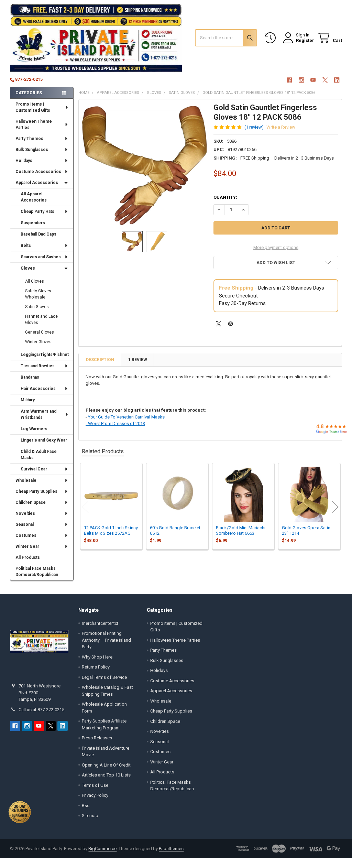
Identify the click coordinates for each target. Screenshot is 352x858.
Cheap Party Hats (37, 211)
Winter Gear (27, 546)
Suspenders (33, 222)
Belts (26, 245)
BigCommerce (102, 848)
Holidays (23, 160)
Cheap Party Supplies (36, 491)
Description (100, 359)
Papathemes (171, 848)
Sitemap (90, 815)
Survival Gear (34, 469)
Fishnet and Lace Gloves (41, 319)
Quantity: (225, 197)
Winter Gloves (38, 341)
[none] (144, 165)
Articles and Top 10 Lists (106, 775)
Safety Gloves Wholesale (38, 294)
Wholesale (25, 480)
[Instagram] (301, 80)
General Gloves (39, 332)
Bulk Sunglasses (31, 149)
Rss (85, 805)
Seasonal (24, 524)
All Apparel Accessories (34, 197)
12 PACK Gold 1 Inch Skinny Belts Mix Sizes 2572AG (111, 530)
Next (335, 507)
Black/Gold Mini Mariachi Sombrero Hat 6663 (240, 530)
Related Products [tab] (103, 451)
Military (28, 400)
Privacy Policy (95, 795)
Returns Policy (96, 667)
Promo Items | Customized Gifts (32, 107)
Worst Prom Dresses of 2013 (116, 423)
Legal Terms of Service (104, 677)
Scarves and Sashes (41, 256)
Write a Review (280, 127)
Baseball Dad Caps (38, 234)
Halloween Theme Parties (33, 124)
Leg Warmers (34, 428)
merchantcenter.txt (100, 623)
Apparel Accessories (36, 182)
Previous (85, 507)
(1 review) (254, 127)
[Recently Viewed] (271, 38)
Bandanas (30, 377)
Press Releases (97, 737)
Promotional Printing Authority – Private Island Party (106, 640)
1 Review (137, 359)
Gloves (28, 268)
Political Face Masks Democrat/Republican (36, 571)
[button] (275, 262)
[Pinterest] (230, 324)
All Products (27, 557)
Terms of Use (95, 785)
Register (305, 40)
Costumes (25, 535)
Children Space (30, 502)
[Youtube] (313, 80)
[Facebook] (289, 80)
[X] (325, 80)
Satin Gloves (37, 306)
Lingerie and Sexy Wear (44, 440)
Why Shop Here (97, 657)
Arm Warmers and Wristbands (38, 414)
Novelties (25, 513)
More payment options (275, 247)
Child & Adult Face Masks (39, 454)
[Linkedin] (337, 80)
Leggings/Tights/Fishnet (45, 354)
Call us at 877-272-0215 (41, 709)
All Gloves (34, 281)
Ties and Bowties (38, 365)
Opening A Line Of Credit (106, 765)
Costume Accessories (38, 171)
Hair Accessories (38, 388)
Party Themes (29, 138)
